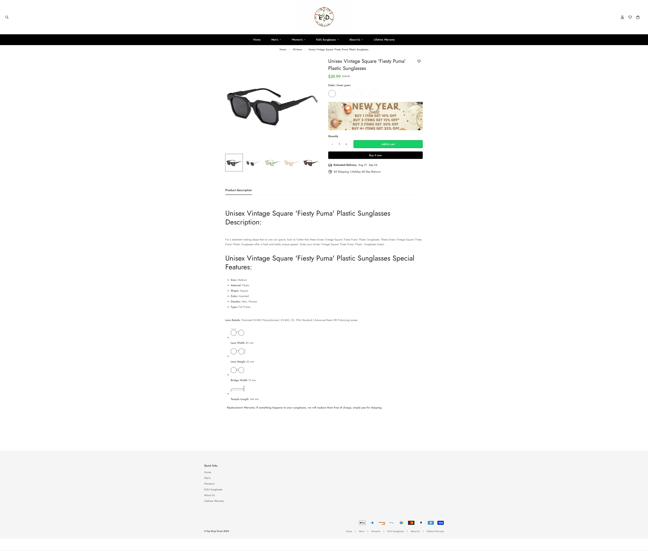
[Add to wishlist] (419, 61)
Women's (297, 40)
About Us (354, 40)
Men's (274, 40)
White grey (349, 93)
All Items (297, 49)
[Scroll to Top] (641, 532)
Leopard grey (374, 93)
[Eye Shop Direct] (324, 17)
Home (257, 40)
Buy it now (375, 155)
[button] (638, 17)
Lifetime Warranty (384, 40)
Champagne (365, 93)
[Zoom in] (312, 64)
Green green (332, 93)
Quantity (333, 136)
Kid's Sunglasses (326, 40)
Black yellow (340, 93)
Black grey (357, 93)
